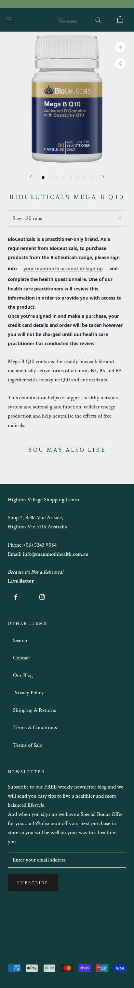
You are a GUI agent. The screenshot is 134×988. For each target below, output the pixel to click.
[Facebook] (16, 596)
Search (20, 640)
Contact (21, 657)
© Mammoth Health (67, 918)
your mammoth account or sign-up (63, 268)
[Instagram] (42, 596)
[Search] (98, 19)
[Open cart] (120, 19)
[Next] (103, 176)
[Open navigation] (9, 19)
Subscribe (32, 882)
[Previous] (31, 176)
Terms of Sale (27, 745)
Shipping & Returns (34, 710)
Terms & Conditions (35, 727)
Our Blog (23, 675)
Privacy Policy (28, 692)
